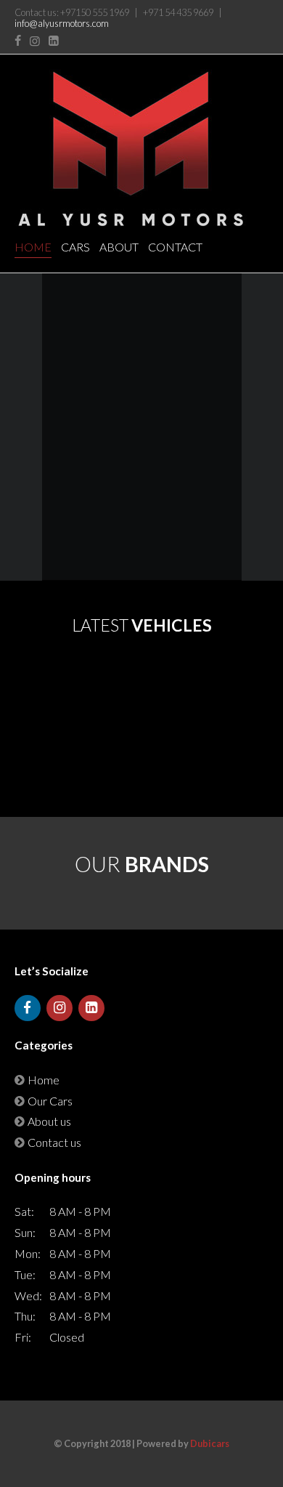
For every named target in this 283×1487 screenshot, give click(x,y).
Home (33, 247)
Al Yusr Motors (131, 149)
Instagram (35, 41)
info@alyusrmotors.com (62, 23)
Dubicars (209, 1443)
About (119, 247)
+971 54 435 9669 (178, 12)
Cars (75, 247)
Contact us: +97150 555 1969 (72, 12)
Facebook (18, 41)
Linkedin (54, 41)
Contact (175, 247)
